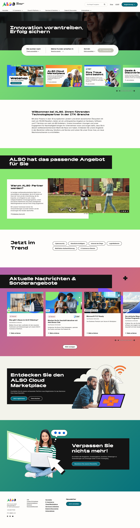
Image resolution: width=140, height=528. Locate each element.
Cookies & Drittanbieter (32, 501)
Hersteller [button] (5, 10)
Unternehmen (49, 511)
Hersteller (48, 500)
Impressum (29, 504)
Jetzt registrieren (19, 398)
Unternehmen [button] (85, 10)
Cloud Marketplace (51, 504)
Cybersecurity (60, 243)
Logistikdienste (114, 243)
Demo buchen (35, 398)
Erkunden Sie (107, 50)
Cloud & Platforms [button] (33, 10)
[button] (130, 4)
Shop (111, 4)
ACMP (117, 4)
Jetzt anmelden (74, 504)
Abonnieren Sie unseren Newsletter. (86, 464)
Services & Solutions (52, 506)
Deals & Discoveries (51, 509)
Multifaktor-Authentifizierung (65, 248)
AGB (28, 499)
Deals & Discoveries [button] (70, 10)
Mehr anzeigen (70, 347)
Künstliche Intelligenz (78, 243)
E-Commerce (49, 502)
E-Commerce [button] (17, 10)
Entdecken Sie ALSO (18, 214)
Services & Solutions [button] (51, 10)
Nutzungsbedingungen (32, 506)
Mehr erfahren (16, 333)
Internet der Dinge (97, 243)
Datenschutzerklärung (32, 503)
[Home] (11, 500)
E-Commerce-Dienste (88, 248)
